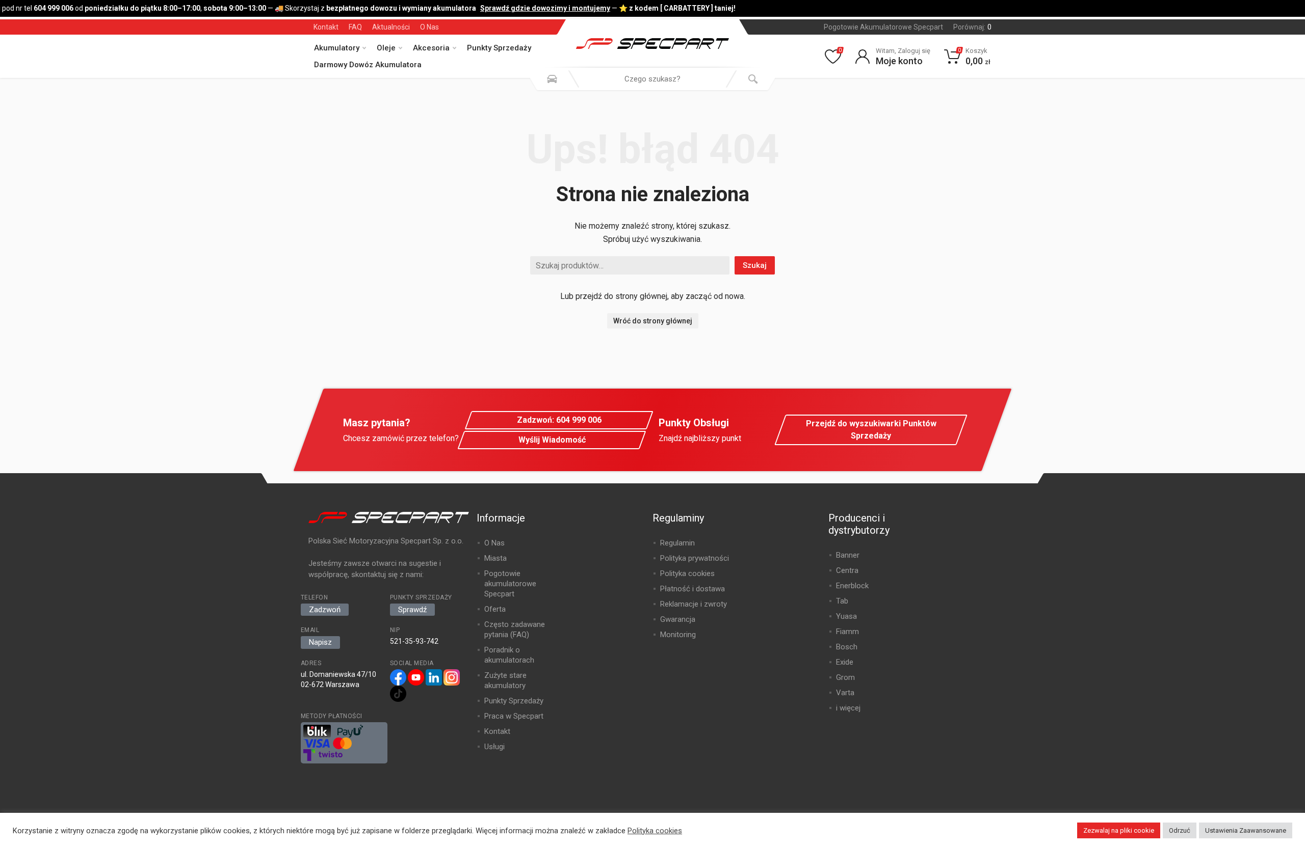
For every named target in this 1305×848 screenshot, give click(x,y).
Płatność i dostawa (692, 588)
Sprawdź (412, 609)
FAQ (355, 27)
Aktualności (391, 27)
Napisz (320, 642)
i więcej (848, 708)
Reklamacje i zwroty (693, 604)
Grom (845, 677)
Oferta (495, 609)
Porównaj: (972, 27)
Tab (842, 601)
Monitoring (678, 634)
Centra (847, 570)
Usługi (494, 746)
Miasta (495, 558)
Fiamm (847, 631)
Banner (847, 555)
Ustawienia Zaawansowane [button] (1245, 830)
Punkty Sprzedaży (499, 47)
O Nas (429, 27)
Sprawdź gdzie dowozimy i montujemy (541, 8)
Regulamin (677, 543)
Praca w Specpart (513, 716)
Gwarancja (677, 619)
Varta (845, 692)
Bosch (846, 646)
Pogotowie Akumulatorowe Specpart (883, 27)
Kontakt (326, 27)
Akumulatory (336, 47)
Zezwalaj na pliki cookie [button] (1118, 830)
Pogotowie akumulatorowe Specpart (510, 583)
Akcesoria (431, 47)
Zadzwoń (325, 609)
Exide (844, 662)
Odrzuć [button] (1179, 830)
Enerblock (852, 585)
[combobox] (652, 79)
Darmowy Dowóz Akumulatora (368, 64)
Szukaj (755, 265)
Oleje (386, 47)
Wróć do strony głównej (652, 321)
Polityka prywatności (694, 558)
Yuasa (846, 616)
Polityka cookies (687, 573)
